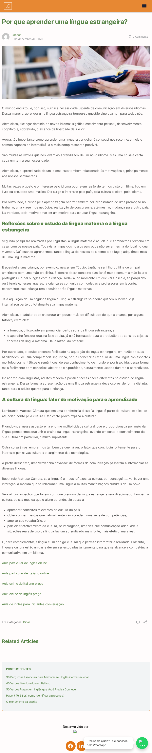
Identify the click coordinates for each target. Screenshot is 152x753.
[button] (144, 6)
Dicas (26, 622)
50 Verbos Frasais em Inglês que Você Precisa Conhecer (41, 689)
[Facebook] (71, 746)
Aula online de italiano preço (22, 583)
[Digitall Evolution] (76, 732)
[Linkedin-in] (81, 746)
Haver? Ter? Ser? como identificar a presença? (35, 695)
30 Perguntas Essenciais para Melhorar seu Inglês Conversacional (47, 677)
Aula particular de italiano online (25, 573)
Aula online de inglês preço (21, 594)
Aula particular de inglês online (24, 563)
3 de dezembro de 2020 (27, 39)
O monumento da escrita (21, 701)
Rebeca (16, 34)
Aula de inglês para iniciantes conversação (33, 604)
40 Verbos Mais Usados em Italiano (28, 683)
